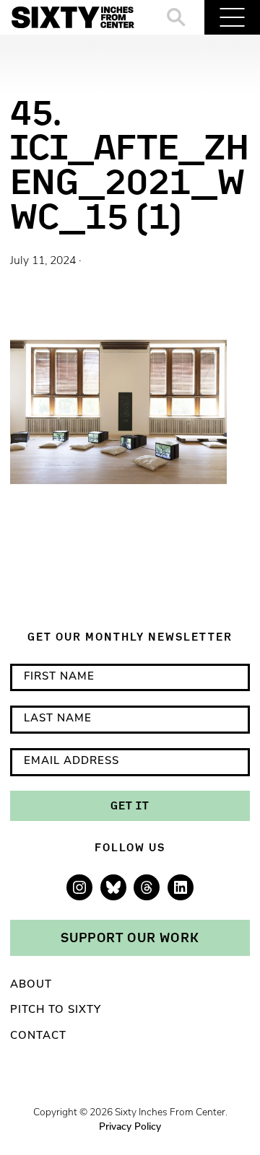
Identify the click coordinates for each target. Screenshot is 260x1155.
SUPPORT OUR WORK (130, 937)
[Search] (176, 17)
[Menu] (232, 17)
